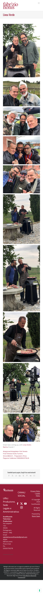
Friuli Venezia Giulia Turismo (13, 454)
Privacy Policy (35, 491)
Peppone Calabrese (10, 458)
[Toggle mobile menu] (39, 3)
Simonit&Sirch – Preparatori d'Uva (14, 456)
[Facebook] (17, 503)
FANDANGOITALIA (23, 458)
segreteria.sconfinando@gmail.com (15, 537)
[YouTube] (25, 503)
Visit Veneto (23, 451)
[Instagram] (21, 507)
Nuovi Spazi (36, 516)
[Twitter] (21, 503)
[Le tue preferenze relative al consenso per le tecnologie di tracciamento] (39, 590)
